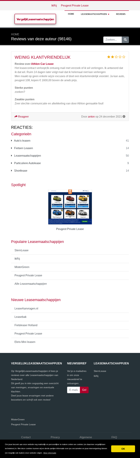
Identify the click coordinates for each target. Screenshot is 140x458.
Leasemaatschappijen (94, 14)
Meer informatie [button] (49, 453)
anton (91, 116)
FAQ (114, 437)
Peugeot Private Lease (75, 5)
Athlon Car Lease (42, 63)
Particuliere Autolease (27, 163)
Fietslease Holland (26, 325)
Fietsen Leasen (23, 148)
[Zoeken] (125, 40)
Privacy (55, 437)
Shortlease (20, 170)
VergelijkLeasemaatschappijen (35, 19)
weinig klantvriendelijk (43, 57)
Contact (26, 437)
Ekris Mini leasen (25, 341)
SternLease (22, 250)
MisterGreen (22, 267)
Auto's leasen (21, 140)
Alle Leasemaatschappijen (31, 283)
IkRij (54, 5)
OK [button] (123, 448)
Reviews (120, 14)
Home (71, 14)
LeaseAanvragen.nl (26, 308)
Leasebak (20, 316)
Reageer (23, 116)
